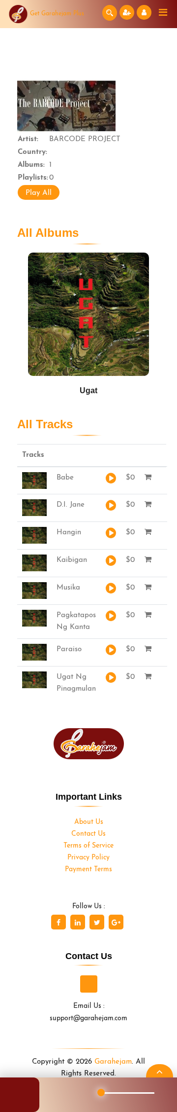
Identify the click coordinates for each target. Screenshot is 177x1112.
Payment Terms (88, 869)
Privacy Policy (88, 857)
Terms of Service (88, 846)
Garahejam (113, 1062)
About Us (88, 822)
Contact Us (88, 834)
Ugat (88, 390)
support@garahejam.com (88, 1018)
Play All (39, 193)
